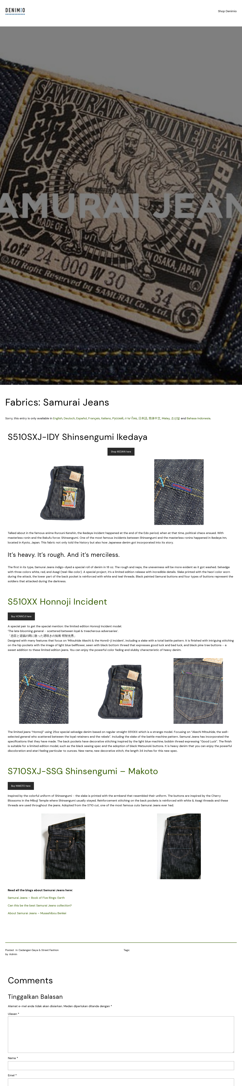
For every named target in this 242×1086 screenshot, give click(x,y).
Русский (117, 418)
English (57, 418)
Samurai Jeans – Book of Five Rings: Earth (36, 898)
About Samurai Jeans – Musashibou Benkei (37, 913)
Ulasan (13, 1014)
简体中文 (155, 418)
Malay (166, 418)
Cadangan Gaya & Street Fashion (39, 950)
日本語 (142, 418)
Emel (12, 1075)
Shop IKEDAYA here (121, 451)
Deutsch (69, 418)
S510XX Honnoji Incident (57, 601)
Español (81, 418)
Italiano (106, 418)
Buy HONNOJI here (21, 616)
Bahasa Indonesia (198, 418)
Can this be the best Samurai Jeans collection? (40, 905)
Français (94, 418)
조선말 (175, 418)
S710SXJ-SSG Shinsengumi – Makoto (83, 771)
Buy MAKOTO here (20, 785)
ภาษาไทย (131, 418)
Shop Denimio (227, 11)
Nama (13, 1058)
